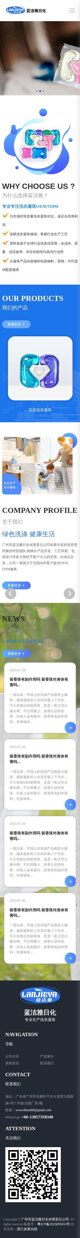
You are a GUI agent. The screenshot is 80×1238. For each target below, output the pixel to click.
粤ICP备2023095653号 (53, 1224)
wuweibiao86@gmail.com (33, 1110)
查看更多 (14, 324)
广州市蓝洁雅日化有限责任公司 (45, 1219)
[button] (69, 593)
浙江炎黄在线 (27, 1229)
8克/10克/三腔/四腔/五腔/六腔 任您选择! (36, 75)
